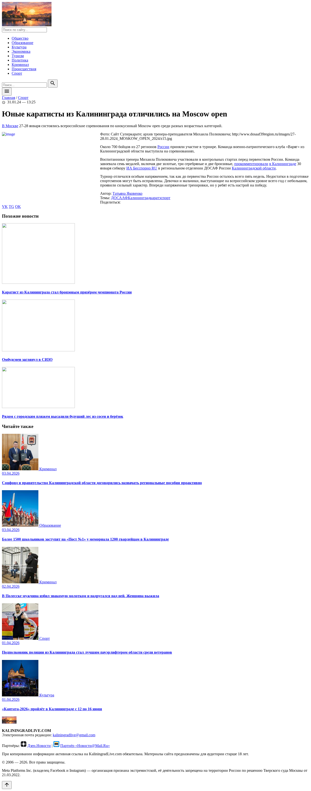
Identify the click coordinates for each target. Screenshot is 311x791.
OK (18, 206)
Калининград (139, 198)
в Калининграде (282, 164)
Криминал (20, 64)
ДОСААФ (119, 198)
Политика (20, 60)
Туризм (18, 56)
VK (5, 206)
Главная (8, 98)
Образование (22, 43)
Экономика (21, 51)
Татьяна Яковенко (127, 193)
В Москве (10, 126)
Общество (20, 38)
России (163, 147)
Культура (19, 47)
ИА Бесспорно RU (141, 168)
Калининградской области (254, 168)
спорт (165, 198)
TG (11, 206)
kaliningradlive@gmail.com (74, 735)
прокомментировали (251, 164)
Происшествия (24, 69)
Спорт (17, 73)
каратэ (155, 198)
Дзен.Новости (39, 746)
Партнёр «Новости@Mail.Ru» (85, 746)
